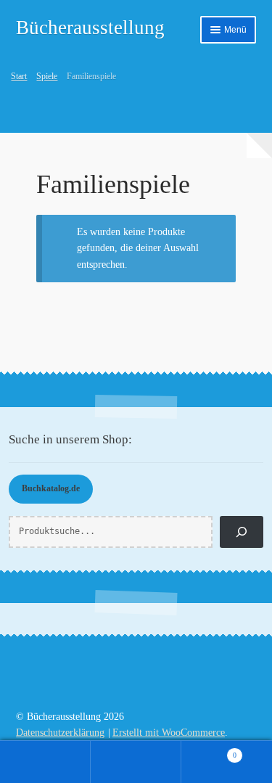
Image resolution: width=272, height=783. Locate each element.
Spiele (46, 76)
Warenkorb (208, 751)
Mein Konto (45, 762)
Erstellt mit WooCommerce (168, 732)
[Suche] (241, 532)
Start (19, 76)
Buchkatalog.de (51, 488)
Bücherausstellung (90, 27)
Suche (136, 762)
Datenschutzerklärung (60, 732)
